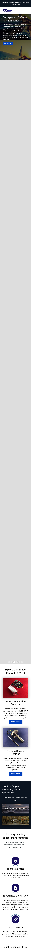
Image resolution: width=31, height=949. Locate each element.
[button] (9, 662)
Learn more (7, 43)
